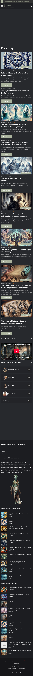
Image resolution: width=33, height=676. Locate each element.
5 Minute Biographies (11, 666)
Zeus (11, 615)
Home (2, 449)
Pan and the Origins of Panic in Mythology (20, 554)
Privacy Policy (5, 454)
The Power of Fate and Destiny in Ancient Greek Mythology (14, 322)
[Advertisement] (16, 26)
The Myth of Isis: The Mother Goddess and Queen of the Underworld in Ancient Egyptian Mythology (19, 644)
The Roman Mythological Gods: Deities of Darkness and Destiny (14, 215)
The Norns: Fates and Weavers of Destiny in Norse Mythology (14, 126)
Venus (11, 635)
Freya (11, 601)
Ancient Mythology (6, 70)
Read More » (6, 85)
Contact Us (4, 451)
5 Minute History (22, 666)
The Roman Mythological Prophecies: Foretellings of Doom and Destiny (16, 286)
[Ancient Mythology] (10, 6)
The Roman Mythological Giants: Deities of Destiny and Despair (14, 143)
